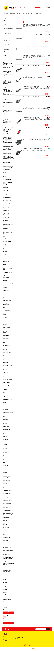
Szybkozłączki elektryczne (6, 468)
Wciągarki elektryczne (6, 176)
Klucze (4, 236)
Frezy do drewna (6, 39)
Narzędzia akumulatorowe (6, 255)
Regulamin (16, 638)
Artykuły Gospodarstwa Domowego (8, 513)
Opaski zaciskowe (5, 440)
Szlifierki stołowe (5, 507)
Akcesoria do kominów (6, 366)
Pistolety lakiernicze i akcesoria (7, 365)
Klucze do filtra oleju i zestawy (7, 541)
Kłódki (4, 459)
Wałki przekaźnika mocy (6, 173)
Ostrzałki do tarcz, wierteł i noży (7, 379)
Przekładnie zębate (5, 486)
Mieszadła (4, 293)
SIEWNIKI (4, 530)
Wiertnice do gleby (5, 330)
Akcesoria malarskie (6, 304)
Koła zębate (4, 484)
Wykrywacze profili (5, 254)
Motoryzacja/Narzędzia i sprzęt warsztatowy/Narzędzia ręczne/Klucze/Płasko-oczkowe (7, 600)
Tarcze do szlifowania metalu (7, 476)
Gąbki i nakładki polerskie (6, 480)
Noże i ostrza (5, 251)
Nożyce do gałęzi (5, 362)
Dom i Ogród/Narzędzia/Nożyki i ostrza (8, 559)
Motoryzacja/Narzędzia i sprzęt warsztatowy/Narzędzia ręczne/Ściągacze (7, 60)
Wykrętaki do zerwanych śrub (7, 310)
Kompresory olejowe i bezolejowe (7, 375)
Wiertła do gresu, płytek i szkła (7, 197)
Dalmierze (4, 551)
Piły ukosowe (5, 405)
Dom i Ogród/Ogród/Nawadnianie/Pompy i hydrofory (8, 117)
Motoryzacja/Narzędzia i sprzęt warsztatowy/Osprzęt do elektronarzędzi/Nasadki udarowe (7, 72)
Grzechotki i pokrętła (6, 207)
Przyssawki (4, 258)
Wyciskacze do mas (5, 372)
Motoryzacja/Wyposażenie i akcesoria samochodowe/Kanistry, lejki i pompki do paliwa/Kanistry (8, 167)
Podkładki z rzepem (5, 223)
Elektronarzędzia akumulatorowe (7, 327)
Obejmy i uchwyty (5, 432)
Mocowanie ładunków (6, 301)
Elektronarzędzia (5, 21)
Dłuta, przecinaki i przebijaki (7, 201)
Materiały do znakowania (6, 248)
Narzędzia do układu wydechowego (8, 412)
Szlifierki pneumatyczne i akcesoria (8, 550)
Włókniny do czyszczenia (6, 426)
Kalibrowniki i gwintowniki (6, 247)
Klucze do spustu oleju (6, 540)
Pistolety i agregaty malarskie (7, 575)
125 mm (4, 416)
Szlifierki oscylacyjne (6, 339)
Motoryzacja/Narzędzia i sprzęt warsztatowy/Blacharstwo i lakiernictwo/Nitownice (7, 97)
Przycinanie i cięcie (5, 194)
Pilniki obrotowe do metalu (9, 30)
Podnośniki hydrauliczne (6, 169)
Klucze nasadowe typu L (6, 385)
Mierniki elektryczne (6, 348)
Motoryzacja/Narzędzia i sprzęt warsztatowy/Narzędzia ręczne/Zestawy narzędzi (8, 78)
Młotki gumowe (5, 359)
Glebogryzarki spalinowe (6, 382)
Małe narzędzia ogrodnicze (6, 257)
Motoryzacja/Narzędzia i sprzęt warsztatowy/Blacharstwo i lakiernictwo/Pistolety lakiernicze (7, 597)
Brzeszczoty (5, 36)
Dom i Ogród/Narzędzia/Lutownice (8, 561)
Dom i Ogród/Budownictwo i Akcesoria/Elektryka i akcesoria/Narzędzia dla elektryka (7, 141)
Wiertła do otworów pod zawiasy (7, 272)
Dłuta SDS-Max (5, 582)
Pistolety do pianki (5, 303)
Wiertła (5, 24)
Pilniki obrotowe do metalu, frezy (7, 317)
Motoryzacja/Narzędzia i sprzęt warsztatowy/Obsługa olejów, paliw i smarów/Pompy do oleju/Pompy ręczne (8, 157)
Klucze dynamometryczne (6, 409)
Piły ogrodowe (5, 221)
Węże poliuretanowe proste (6, 583)
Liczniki (4, 496)
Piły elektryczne (5, 328)
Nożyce (4, 307)
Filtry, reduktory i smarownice (7, 356)
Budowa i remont (5, 191)
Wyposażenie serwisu (6, 214)
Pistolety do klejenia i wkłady (7, 352)
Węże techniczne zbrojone (6, 554)
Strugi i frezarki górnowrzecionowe (8, 245)
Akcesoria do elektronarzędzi (8, 41)
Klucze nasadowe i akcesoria (7, 229)
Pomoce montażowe (5, 543)
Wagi (3, 346)
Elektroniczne (5, 466)
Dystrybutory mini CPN (6, 493)
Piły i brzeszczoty (5, 448)
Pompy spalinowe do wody (6, 469)
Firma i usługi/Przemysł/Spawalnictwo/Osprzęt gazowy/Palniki (8, 563)
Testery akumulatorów (6, 338)
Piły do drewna (5, 444)
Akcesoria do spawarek (6, 280)
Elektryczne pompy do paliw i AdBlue (8, 399)
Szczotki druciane (6, 44)
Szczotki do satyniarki (6, 439)
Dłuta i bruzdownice (7, 43)
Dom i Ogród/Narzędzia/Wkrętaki (7, 80)
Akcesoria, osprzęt (5, 311)
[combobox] (19, 22)
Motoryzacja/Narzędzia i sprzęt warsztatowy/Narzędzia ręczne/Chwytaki (7, 154)
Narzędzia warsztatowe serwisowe (8, 52)
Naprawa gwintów (5, 544)
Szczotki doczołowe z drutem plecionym (8, 449)
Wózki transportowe (6, 217)
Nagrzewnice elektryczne (6, 537)
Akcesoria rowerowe (6, 261)
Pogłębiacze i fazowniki (8, 33)
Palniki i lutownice (5, 419)
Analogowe (4, 395)
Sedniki (4, 523)
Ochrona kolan (5, 520)
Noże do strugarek (6, 49)
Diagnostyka (4, 281)
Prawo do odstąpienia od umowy (19, 637)
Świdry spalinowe (5, 383)
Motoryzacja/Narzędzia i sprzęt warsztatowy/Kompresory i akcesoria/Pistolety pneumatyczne (7, 138)
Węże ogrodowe (5, 369)
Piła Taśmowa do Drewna (7, 48)
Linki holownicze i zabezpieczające (8, 514)
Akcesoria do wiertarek (6, 358)
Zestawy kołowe (5, 472)
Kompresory (4, 172)
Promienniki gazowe (6, 527)
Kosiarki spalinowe (5, 175)
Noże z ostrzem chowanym (6, 203)
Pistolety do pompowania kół (7, 503)
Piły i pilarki (4, 376)
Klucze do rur (5, 433)
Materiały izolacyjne (6, 517)
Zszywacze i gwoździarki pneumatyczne (8, 576)
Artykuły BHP (5, 342)
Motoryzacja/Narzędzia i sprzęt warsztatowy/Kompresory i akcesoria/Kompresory (7, 82)
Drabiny (4, 462)
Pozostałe (4, 55)
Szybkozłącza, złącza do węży (7, 321)
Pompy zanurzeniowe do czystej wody (8, 320)
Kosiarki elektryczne (6, 231)
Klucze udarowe (5, 487)
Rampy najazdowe (5, 553)
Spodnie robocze (5, 458)
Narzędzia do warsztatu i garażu (7, 265)
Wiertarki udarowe (5, 349)
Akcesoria (4, 264)
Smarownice (4, 422)
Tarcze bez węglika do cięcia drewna (8, 477)
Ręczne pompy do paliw (6, 497)
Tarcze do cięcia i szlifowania (8, 25)
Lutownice (4, 392)
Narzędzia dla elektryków (6, 429)
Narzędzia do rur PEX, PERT (7, 336)
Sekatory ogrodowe (5, 190)
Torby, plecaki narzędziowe (7, 510)
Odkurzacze (4, 579)
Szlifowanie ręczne (5, 465)
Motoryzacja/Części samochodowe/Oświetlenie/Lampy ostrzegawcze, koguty (7, 125)
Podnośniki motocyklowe (6, 586)
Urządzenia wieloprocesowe (7, 547)
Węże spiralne (5, 504)
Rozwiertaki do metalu (8, 34)
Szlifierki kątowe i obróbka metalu (7, 533)
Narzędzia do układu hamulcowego (8, 430)
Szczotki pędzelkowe (6, 452)
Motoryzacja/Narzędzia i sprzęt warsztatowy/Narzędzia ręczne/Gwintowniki (7, 130)
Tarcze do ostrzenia (5, 483)
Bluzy (4, 455)
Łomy (4, 531)
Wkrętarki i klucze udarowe (7, 423)
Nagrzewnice (5, 287)
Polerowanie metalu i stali (8, 40)
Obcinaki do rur (5, 436)
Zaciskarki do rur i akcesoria (7, 490)
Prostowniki (4, 314)
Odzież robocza (5, 204)
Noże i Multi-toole (5, 267)
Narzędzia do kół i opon (6, 345)
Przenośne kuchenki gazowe (7, 300)
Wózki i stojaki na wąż (6, 277)
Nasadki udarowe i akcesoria (7, 179)
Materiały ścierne (6, 27)
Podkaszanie (4, 244)
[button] (16, 633)
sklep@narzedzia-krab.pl (7, 639)
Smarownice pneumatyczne (7, 506)
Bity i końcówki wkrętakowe (8, 37)
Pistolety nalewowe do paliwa (7, 494)
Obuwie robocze (5, 324)
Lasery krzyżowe (5, 220)
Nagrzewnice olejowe (6, 273)
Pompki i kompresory (6, 211)
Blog (40, 13)
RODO (16, 641)
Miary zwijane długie (6, 290)
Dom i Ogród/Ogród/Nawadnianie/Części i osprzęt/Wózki (8, 63)
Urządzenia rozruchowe (6, 585)
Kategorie (4, 20)
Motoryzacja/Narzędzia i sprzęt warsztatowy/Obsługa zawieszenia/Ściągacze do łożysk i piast (8, 66)
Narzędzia (4, 51)
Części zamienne (5, 406)
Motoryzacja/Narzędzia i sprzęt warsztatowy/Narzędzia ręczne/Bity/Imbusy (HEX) (7, 111)
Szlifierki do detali (5, 291)
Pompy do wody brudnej (6, 210)
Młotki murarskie (5, 193)
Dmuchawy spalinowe (6, 284)
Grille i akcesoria (5, 403)
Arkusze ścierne (5, 413)
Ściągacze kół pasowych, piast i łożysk (8, 283)
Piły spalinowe (5, 389)
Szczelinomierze (5, 592)
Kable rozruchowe (5, 294)
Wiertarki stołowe (5, 534)
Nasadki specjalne (5, 187)
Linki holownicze (5, 393)
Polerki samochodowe (6, 396)
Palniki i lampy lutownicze (6, 335)
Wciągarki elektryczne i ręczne (7, 500)
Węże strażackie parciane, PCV (7, 241)
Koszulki (4, 355)
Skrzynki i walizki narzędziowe (7, 200)
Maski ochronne (5, 589)
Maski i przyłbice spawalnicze (7, 524)
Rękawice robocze (5, 184)
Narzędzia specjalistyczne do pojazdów (8, 213)
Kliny (3, 297)
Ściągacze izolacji (5, 228)
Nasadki (4, 386)
